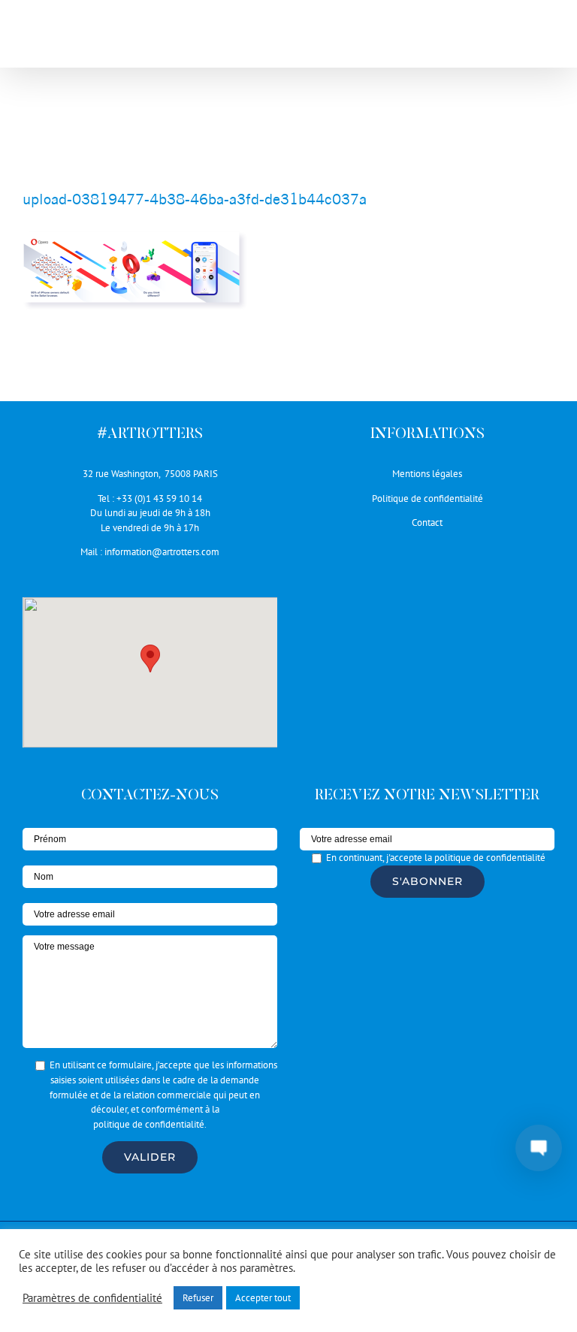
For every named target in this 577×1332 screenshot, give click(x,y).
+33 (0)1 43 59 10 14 (159, 498)
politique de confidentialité (148, 1124)
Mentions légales (427, 473)
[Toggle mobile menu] (546, 38)
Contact (427, 522)
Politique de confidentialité (427, 498)
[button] (150, 658)
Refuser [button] (198, 1297)
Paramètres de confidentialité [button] (92, 1298)
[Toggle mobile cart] (516, 38)
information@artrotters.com (161, 551)
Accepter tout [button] (263, 1297)
